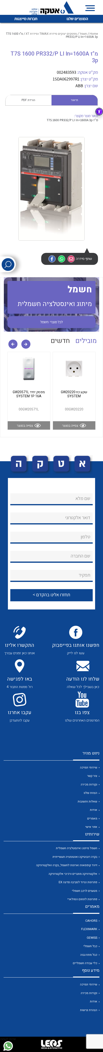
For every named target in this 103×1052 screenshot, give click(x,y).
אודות (93, 810)
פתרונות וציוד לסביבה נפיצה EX (78, 882)
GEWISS (92, 938)
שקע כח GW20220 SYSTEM (74, 394)
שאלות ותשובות (87, 801)
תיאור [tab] (74, 100)
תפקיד (84, 575)
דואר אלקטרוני (77, 517)
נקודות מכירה (89, 784)
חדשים (60, 341)
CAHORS (91, 921)
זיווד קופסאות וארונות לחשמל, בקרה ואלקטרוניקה (66, 865)
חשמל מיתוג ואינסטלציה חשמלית (76, 848)
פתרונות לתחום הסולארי (82, 899)
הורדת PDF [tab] (28, 100)
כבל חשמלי (90, 946)
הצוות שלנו (90, 793)
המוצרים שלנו (77, 18)
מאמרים (92, 818)
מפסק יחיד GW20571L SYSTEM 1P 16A (29, 394)
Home (94, 34)
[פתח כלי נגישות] (99, 111)
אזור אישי (91, 827)
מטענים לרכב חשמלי (84, 891)
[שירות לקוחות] (8, 1046)
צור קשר (92, 776)
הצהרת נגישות (88, 1010)
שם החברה (80, 556)
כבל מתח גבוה (88, 955)
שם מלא (82, 498)
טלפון (85, 537)
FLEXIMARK (89, 929)
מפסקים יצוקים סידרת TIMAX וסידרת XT (51, 34)
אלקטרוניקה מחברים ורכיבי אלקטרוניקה (73, 874)
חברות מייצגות (25, 18)
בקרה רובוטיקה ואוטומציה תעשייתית (74, 857)
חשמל (83, 34)
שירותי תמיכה (88, 767)
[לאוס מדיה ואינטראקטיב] (51, 1044)
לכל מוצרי (51, 321)
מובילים (86, 341)
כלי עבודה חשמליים (85, 963)
